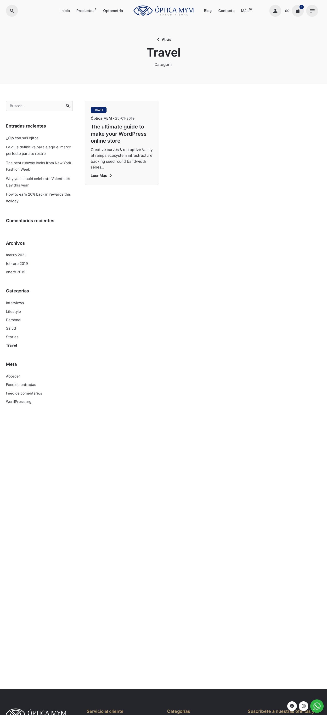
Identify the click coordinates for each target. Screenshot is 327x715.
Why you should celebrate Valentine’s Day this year (38, 181)
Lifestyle (13, 311)
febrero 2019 (17, 263)
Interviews (15, 303)
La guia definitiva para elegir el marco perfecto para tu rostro (38, 150)
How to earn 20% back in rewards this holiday (38, 197)
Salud (11, 328)
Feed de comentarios (24, 393)
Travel (11, 345)
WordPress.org (18, 401)
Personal (13, 320)
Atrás (166, 39)
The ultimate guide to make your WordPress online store (119, 133)
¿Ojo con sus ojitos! (22, 138)
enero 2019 (15, 272)
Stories (12, 337)
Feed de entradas (21, 384)
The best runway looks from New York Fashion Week (38, 166)
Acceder (13, 376)
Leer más (99, 175)
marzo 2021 (16, 255)
